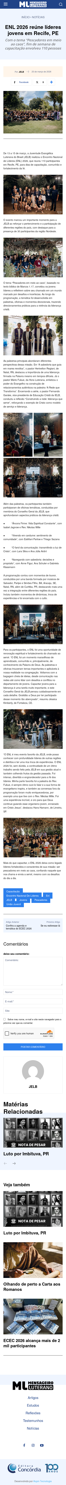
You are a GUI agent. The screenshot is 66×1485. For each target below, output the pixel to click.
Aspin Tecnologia (42, 1481)
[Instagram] (33, 1445)
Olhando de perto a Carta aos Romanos (31, 1286)
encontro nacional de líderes (22, 895)
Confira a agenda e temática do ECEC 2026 (19, 927)
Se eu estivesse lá (50, 925)
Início (25, 17)
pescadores (41, 900)
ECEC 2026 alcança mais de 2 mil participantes (31, 1342)
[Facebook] (24, 1445)
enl (47, 895)
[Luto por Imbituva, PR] (33, 1133)
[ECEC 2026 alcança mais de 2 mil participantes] (33, 1316)
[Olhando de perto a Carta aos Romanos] (33, 1260)
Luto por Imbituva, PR (26, 1153)
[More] (51, 82)
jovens (23, 900)
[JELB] (33, 1071)
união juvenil (13, 904)
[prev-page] (7, 1163)
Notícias (38, 17)
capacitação (13, 891)
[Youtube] (41, 1445)
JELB (21, 72)
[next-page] (15, 1163)
